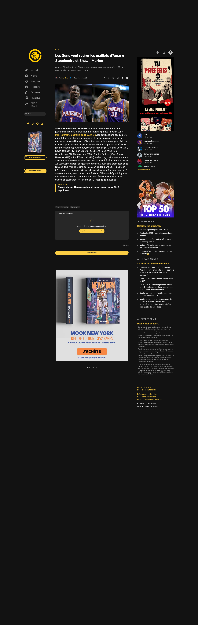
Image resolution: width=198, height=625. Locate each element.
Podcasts (35, 86)
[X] (127, 78)
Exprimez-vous (91, 253)
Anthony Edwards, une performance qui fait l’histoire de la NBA (155, 246)
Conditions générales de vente (149, 399)
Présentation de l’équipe (147, 394)
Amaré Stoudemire (62, 207)
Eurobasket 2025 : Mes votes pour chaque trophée (156, 234)
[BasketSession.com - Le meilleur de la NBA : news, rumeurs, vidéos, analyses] (35, 55)
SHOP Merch (34, 105)
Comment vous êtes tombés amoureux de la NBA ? (156, 279)
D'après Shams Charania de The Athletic (75, 135)
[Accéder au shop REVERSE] (164, 52)
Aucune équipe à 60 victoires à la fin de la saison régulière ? (156, 240)
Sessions (35, 92)
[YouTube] (42, 124)
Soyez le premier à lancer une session (91, 231)
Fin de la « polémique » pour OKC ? (154, 230)
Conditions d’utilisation (146, 397)
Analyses (35, 81)
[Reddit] (117, 78)
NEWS (57, 49)
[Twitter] (32, 124)
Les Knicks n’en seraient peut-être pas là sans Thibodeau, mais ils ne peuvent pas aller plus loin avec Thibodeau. (156, 287)
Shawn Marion (74, 207)
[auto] (158, 52)
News (34, 75)
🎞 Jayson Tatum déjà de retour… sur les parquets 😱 (156, 252)
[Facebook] (104, 78)
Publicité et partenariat (146, 390)
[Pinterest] (113, 78)
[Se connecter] (170, 52)
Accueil (34, 70)
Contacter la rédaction (146, 387)
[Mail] (122, 78)
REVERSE (35, 97)
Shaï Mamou (65, 78)
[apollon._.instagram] (37, 124)
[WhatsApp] (108, 78)
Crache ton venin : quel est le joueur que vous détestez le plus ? (156, 294)
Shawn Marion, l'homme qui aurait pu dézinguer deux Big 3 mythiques (88, 189)
